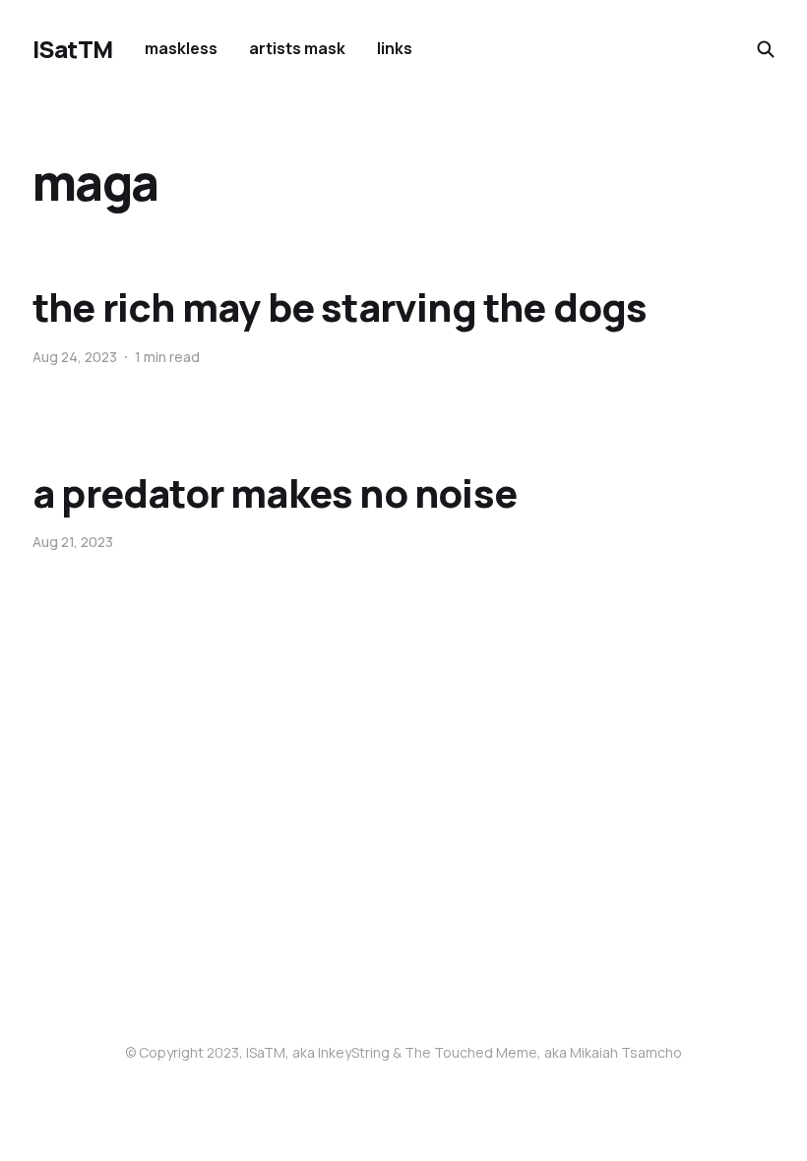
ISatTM (72, 49)
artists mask (297, 48)
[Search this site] (765, 49)
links (394, 48)
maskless (181, 48)
